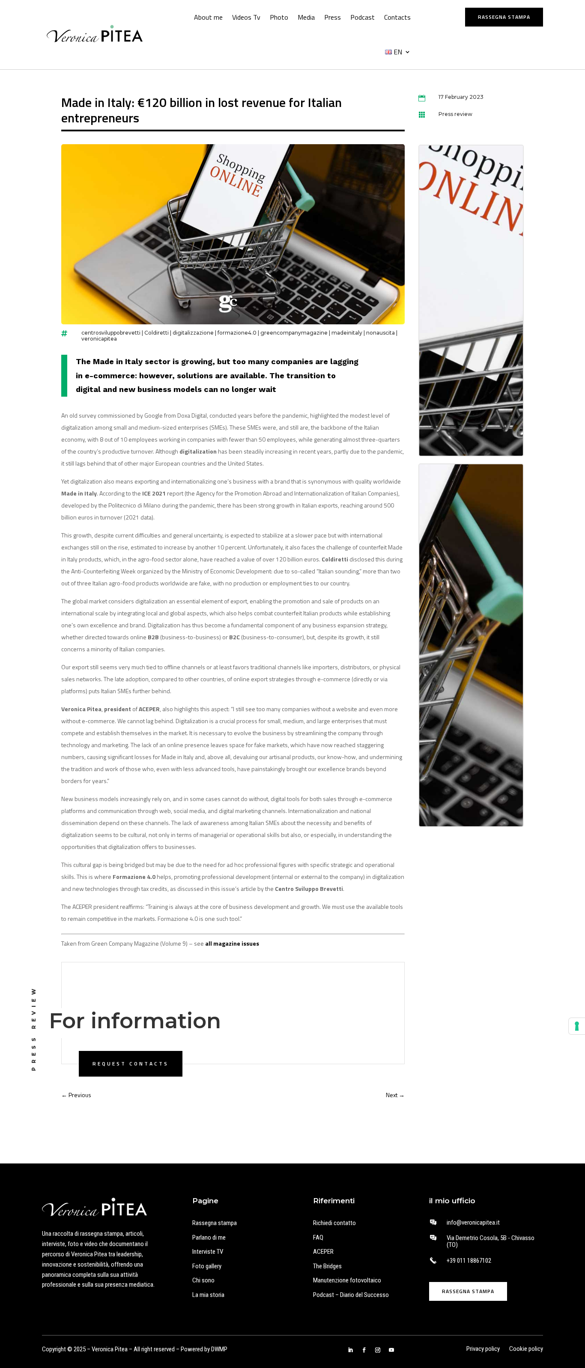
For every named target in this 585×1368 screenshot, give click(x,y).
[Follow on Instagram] (378, 1350)
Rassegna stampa (504, 17)
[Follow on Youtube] (391, 1350)
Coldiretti (156, 332)
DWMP (219, 1349)
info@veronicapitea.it (473, 1222)
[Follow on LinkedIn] (350, 1350)
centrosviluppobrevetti (110, 332)
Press (332, 17)
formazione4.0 (237, 332)
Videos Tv (246, 17)
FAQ (318, 1237)
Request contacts (131, 1063)
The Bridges (327, 1266)
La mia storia (208, 1295)
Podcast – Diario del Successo (351, 1295)
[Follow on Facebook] (364, 1350)
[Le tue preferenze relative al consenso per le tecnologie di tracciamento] (577, 1026)
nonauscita (380, 332)
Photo (279, 17)
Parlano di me (209, 1237)
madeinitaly (346, 332)
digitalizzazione (193, 332)
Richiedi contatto (334, 1223)
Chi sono (203, 1280)
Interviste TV (207, 1251)
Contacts (397, 17)
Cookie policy (526, 1349)
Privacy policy (483, 1349)
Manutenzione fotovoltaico (347, 1280)
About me (208, 17)
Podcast (362, 17)
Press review (455, 114)
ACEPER (323, 1251)
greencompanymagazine (294, 332)
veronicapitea (99, 338)
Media (306, 17)
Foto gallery (206, 1266)
